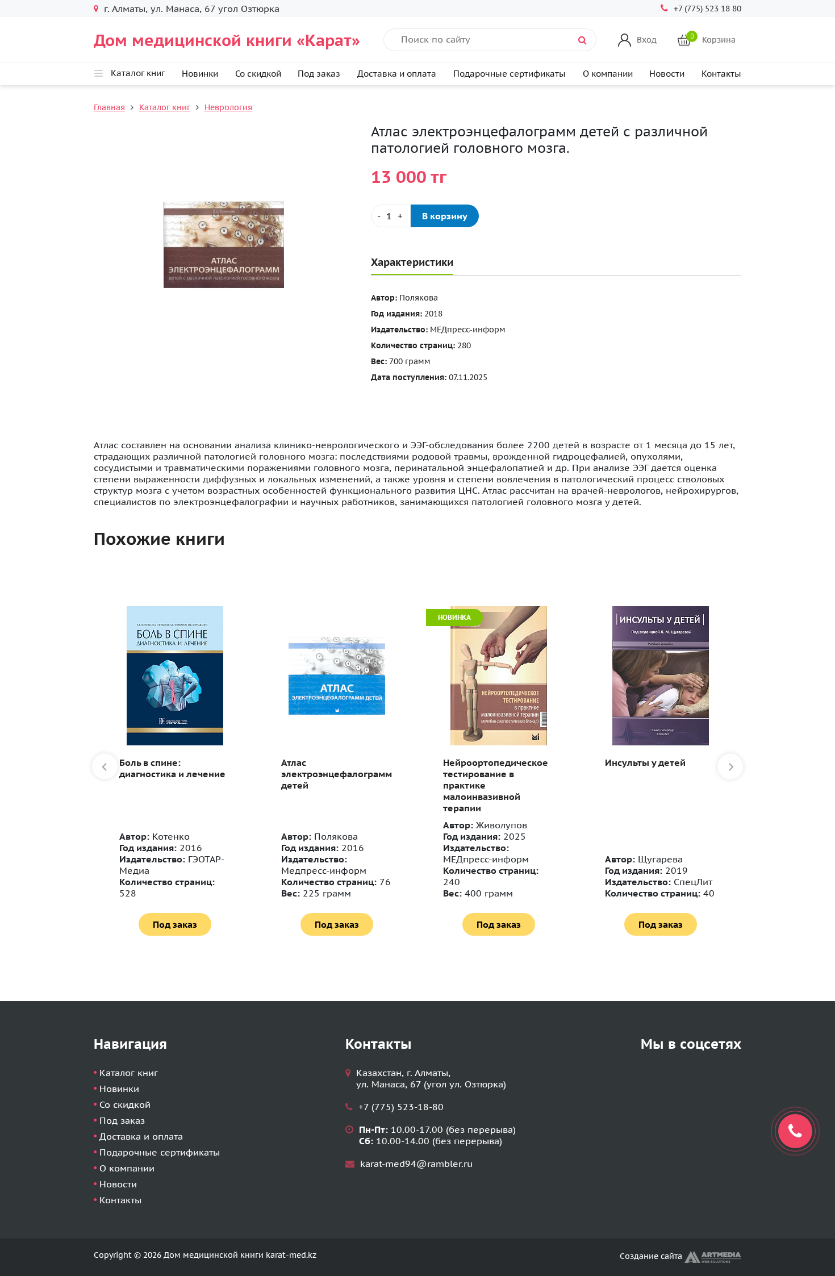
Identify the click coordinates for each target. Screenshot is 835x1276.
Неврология (228, 107)
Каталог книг (164, 107)
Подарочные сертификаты (509, 73)
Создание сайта (652, 1256)
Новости (666, 73)
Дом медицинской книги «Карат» (227, 40)
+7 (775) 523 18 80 (707, 8)
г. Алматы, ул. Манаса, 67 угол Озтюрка (191, 8)
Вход (647, 40)
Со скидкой (258, 73)
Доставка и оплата (396, 73)
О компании (608, 73)
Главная (109, 107)
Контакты (721, 73)
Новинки (200, 73)
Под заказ (319, 73)
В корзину (444, 216)
